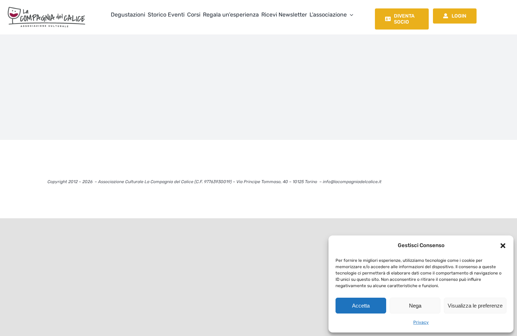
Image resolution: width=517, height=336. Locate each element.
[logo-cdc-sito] (46, 6)
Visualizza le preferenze (475, 306)
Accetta (361, 306)
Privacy (421, 322)
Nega (415, 306)
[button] (502, 245)
